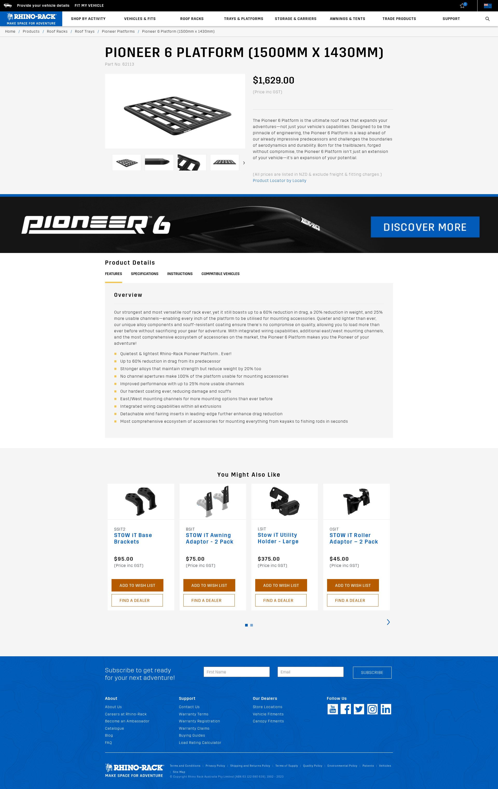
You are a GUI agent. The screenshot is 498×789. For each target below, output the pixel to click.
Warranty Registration (199, 721)
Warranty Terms (194, 714)
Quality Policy (312, 765)
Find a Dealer (135, 600)
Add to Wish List (137, 585)
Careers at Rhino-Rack (126, 714)
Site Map (179, 772)
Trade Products (399, 19)
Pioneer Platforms (118, 31)
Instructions (180, 274)
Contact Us (189, 707)
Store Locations (267, 707)
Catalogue (114, 728)
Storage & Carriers (296, 19)
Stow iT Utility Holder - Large (278, 538)
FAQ (108, 743)
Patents (368, 765)
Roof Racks (192, 19)
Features (113, 274)
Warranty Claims (194, 728)
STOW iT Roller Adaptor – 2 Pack (354, 538)
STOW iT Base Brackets (133, 538)
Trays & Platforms (244, 19)
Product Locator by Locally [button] (280, 180)
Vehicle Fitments (268, 714)
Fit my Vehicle (89, 5)
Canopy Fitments (268, 721)
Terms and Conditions (185, 765)
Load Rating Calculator (200, 743)
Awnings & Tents (347, 19)
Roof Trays (85, 31)
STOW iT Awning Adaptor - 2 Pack (210, 538)
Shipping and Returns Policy (250, 765)
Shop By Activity (88, 19)
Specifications (144, 274)
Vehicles (385, 765)
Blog (109, 735)
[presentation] (244, 162)
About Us (113, 707)
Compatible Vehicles (221, 274)
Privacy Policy (215, 765)
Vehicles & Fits (140, 19)
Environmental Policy (342, 765)
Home (10, 31)
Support (451, 19)
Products (31, 31)
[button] (246, 625)
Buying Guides (192, 735)
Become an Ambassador (127, 721)
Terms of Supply (286, 765)
